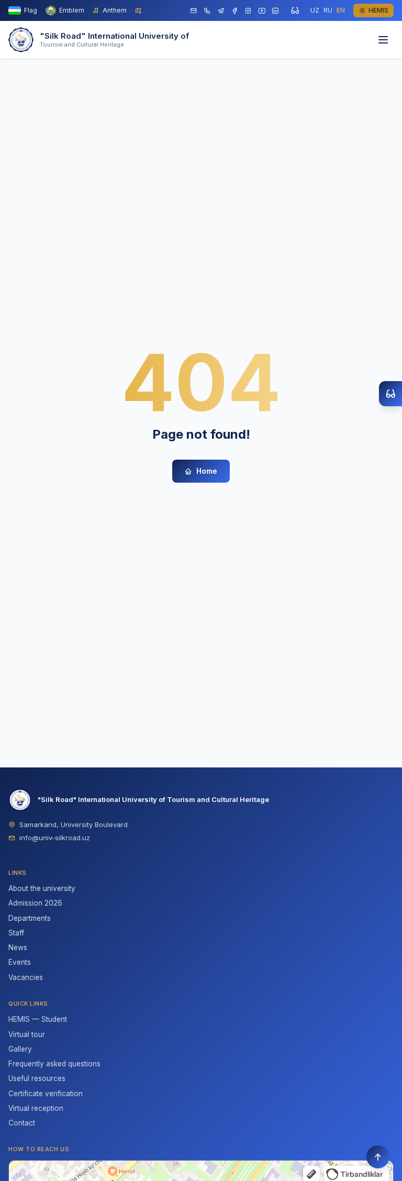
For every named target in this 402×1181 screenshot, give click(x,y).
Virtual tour (26, 1034)
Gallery (20, 1049)
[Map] (138, 10)
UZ (314, 10)
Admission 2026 (35, 903)
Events (19, 962)
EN (341, 10)
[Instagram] (248, 10)
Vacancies (25, 977)
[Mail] (193, 10)
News (17, 947)
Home (206, 470)
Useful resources (36, 1078)
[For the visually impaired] (294, 10)
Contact (21, 1123)
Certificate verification (45, 1093)
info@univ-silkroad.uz (54, 837)
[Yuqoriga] (377, 1156)
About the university (41, 888)
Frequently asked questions (54, 1064)
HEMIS (378, 10)
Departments (29, 918)
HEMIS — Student (37, 1019)
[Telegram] (221, 10)
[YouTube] (261, 10)
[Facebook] (234, 10)
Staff (16, 933)
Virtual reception (35, 1108)
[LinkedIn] (275, 10)
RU (327, 10)
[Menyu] (383, 39)
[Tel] (207, 10)
